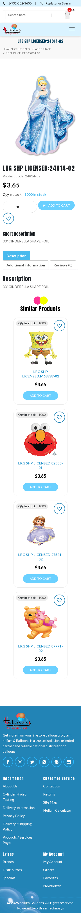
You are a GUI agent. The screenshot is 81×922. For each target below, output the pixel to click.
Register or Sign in (58, 3)
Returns (49, 794)
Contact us (51, 786)
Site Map (50, 802)
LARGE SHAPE (42, 49)
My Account (52, 861)
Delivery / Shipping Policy (17, 826)
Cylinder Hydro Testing (15, 797)
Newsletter (52, 886)
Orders (48, 870)
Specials (9, 878)
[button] (8, 218)
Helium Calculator (57, 810)
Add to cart (59, 205)
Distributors (12, 870)
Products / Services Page (17, 840)
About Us (10, 786)
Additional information (26, 265)
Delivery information (19, 807)
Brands (8, 861)
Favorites (50, 878)
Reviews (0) (63, 265)
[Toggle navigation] (72, 29)
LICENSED (18, 49)
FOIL (29, 49)
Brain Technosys (51, 908)
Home (6, 49)
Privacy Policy (14, 815)
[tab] (16, 255)
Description (16, 255)
